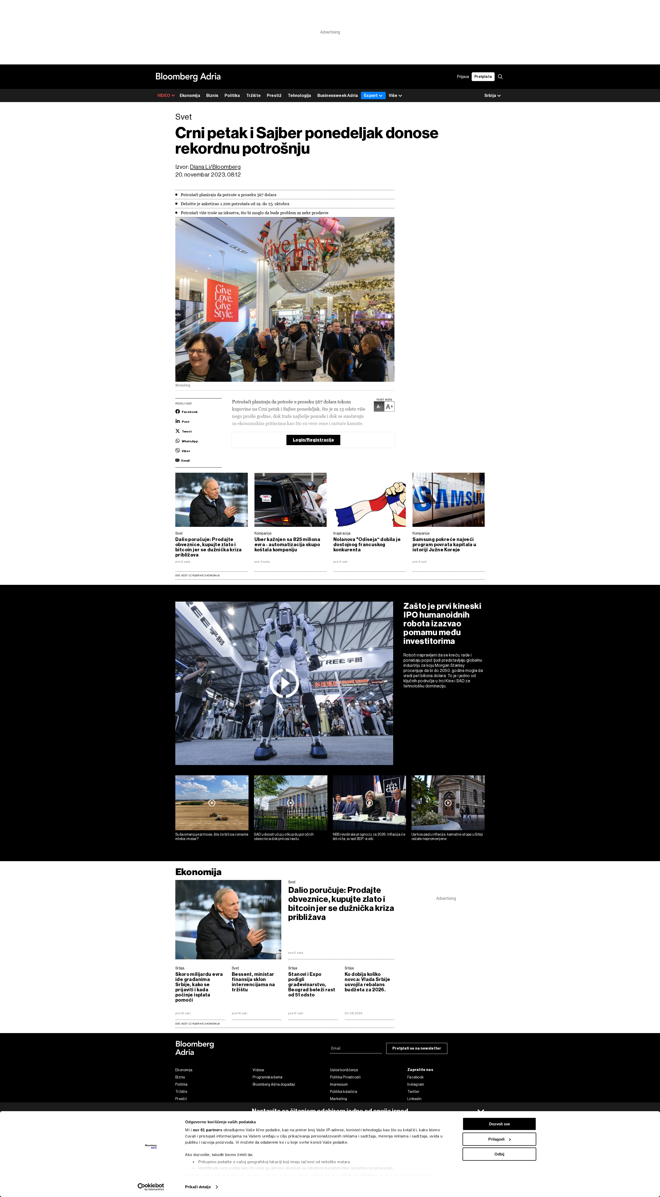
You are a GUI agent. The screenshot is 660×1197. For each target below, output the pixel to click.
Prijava (463, 76)
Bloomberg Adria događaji (274, 1084)
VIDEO (164, 95)
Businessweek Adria (337, 95)
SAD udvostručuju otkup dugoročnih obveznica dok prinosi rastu (284, 836)
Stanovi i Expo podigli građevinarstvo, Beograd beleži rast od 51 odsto (311, 985)
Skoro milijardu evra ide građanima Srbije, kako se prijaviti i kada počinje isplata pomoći (199, 987)
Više (393, 95)
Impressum (339, 1084)
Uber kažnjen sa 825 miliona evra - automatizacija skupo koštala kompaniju (287, 544)
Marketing (338, 1099)
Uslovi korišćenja (344, 1070)
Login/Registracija (313, 439)
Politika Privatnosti (345, 1077)
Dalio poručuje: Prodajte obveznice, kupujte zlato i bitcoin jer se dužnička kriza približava (208, 547)
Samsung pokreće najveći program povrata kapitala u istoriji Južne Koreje (444, 544)
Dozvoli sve (499, 1124)
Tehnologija (299, 95)
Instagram (415, 1084)
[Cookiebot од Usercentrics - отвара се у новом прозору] (151, 1187)
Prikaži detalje (198, 1187)
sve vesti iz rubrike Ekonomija (197, 1023)
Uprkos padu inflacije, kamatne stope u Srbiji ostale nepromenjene (447, 836)
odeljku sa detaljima (359, 1175)
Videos (258, 1070)
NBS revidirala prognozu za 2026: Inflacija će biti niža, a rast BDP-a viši (369, 836)
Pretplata (483, 76)
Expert (371, 95)
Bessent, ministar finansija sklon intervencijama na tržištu (253, 982)
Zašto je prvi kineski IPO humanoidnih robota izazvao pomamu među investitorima (442, 623)
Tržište (253, 95)
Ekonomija (190, 95)
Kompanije (263, 533)
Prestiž (274, 95)
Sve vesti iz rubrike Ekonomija (197, 575)
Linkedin (414, 1099)
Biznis (212, 95)
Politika (232, 95)
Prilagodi (496, 1139)
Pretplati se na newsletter (416, 1048)
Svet (179, 533)
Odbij (499, 1154)
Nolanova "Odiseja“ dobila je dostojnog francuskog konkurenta (367, 544)
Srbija (180, 968)
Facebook (415, 1077)
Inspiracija (341, 533)
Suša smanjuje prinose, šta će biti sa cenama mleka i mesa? (211, 836)
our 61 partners (207, 1130)
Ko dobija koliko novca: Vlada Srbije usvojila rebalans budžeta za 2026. (367, 982)
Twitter (413, 1092)
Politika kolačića (343, 1092)
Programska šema (268, 1077)
